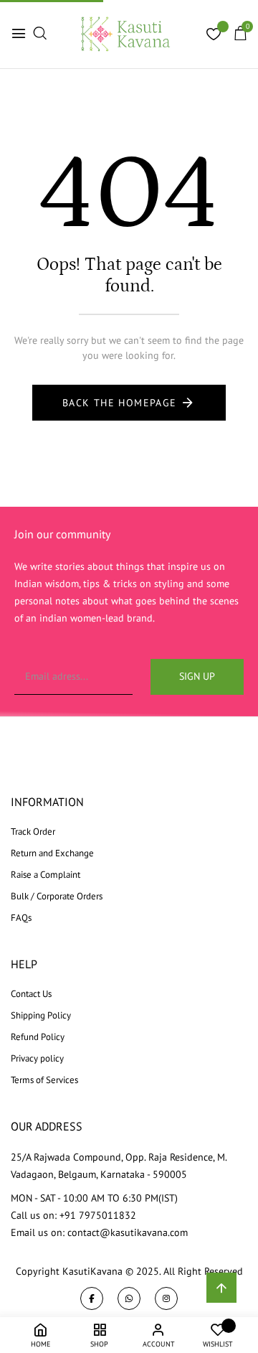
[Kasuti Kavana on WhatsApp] (129, 1298)
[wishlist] (213, 36)
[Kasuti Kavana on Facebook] (91, 1298)
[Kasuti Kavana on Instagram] (166, 1298)
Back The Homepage (119, 402)
